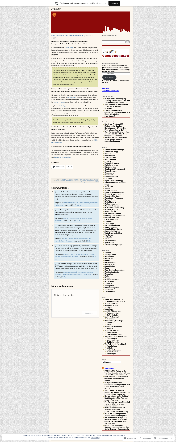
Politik (80, 179)
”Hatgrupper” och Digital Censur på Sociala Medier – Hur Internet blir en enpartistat (117, 392)
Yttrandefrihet (109, 291)
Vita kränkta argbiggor (113, 245)
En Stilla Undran (111, 165)
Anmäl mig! (109, 77)
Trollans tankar (110, 241)
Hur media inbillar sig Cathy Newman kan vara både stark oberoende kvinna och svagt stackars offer (115, 420)
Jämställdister (112, 352)
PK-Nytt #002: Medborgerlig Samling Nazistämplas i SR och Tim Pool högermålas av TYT (117, 101)
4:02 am (79, 205)
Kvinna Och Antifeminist (114, 194)
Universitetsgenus (111, 288)
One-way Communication (114, 216)
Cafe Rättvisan (110, 157)
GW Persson (75, 180)
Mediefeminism (113, 340)
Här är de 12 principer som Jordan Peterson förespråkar (115, 415)
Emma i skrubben (111, 163)
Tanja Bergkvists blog (113, 233)
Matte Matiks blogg (112, 202)
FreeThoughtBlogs (114, 334)
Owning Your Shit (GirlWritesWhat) (111, 218)
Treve (106, 239)
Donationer (108, 309)
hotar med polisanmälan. (62, 157)
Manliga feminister (111, 272)
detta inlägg (61, 106)
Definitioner (109, 257)
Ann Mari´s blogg (111, 152)
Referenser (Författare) (113, 327)
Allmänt (64, 179)
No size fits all (110, 212)
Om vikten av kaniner (112, 214)
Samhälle (96, 179)
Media (106, 276)
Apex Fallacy (112, 346)
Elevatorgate (112, 332)
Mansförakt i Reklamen (113, 198)
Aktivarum (56, 9)
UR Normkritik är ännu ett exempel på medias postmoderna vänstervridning (116, 410)
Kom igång (114, 3)
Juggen (107, 188)
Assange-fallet (110, 255)
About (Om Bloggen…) (113, 299)
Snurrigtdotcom (110, 227)
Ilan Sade (108, 179)
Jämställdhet (75, 179)
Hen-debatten (109, 264)
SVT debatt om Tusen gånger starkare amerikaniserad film (115, 140)
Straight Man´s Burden (113, 229)
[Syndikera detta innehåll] (103, 368)
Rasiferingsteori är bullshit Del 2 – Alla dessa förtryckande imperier (117, 134)
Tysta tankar (109, 243)
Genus (69, 179)
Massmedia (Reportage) (113, 321)
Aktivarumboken (111, 303)
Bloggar (110, 329)
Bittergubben (109, 155)
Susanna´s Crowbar (112, 231)
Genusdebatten (110, 171)
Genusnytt (108, 175)
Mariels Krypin (110, 200)
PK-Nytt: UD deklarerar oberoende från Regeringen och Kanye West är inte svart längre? (117, 113)
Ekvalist (107, 161)
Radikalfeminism (113, 342)
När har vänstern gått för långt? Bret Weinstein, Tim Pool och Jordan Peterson (116, 398)
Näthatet (110, 348)
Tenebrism (108, 235)
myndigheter (71, 97)
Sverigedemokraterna (92, 180)
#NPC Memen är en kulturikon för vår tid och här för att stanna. (116, 106)
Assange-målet (112, 313)
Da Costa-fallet (112, 315)
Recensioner (109, 282)
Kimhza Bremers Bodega (114, 192)
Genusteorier (112, 338)
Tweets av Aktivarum (110, 91)
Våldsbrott (91, 182)
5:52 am (89, 241)
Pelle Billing (109, 223)
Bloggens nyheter (111, 305)
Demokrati (108, 258)
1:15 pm (64, 277)
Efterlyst (68, 180)
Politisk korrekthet (88, 179)
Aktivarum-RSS (109, 368)
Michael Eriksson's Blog (114, 208)
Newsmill (110, 323)
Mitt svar (107, 138)
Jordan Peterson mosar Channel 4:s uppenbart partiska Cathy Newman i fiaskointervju (116, 427)
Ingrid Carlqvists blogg (113, 181)
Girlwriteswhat (110, 262)
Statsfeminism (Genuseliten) (115, 336)
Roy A (106, 124)
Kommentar (89, 313)
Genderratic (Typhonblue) (114, 169)
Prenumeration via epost (110, 63)
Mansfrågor (109, 274)
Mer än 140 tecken (111, 206)
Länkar (109, 307)
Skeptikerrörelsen (111, 330)
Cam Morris (109, 132)
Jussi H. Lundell (111, 190)
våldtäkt (96, 182)
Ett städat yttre (110, 167)
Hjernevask (111, 319)
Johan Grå (108, 186)
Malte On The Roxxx (112, 196)
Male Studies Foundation (114, 270)
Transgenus (84, 182)
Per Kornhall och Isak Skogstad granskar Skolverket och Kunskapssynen (117, 404)
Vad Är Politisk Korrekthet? (115, 344)
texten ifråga (68, 47)
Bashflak (107, 153)
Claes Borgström (60, 180)
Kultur (106, 268)
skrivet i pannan (59, 102)
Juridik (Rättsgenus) (112, 311)
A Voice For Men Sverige (114, 150)
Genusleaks (109, 173)
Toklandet (108, 237)
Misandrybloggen (111, 210)
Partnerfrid (108, 221)
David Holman (110, 159)
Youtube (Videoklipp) (112, 350)
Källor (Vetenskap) (111, 317)
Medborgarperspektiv (112, 204)
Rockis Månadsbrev (112, 225)
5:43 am (77, 220)
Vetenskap (108, 289)
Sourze (109, 325)
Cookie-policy (95, 438)
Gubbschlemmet (111, 177)
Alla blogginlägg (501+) (116, 301)
